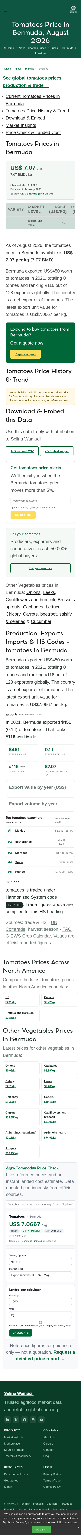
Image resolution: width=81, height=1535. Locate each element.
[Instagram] (33, 1419)
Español (9, 1509)
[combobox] (40, 1204)
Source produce (14, 1450)
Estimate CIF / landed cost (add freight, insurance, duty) (40, 1325)
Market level (16, 1268)
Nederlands (60, 1509)
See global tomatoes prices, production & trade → (33, 81)
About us (49, 1437)
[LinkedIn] (7, 1419)
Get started (11, 1480)
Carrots (30, 614)
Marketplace (12, 1443)
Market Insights (21, 125)
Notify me (23, 514)
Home (10, 47)
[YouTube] (41, 1419)
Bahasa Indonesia (39, 1509)
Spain (19, 862)
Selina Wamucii (19, 1393)
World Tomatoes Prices (32, 47)
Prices (54, 47)
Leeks (49, 592)
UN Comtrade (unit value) (36, 193)
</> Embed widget (57, 451)
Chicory (13, 614)
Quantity (14, 1295)
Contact (48, 1450)
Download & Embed (25, 117)
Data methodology (16, 1474)
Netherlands (23, 841)
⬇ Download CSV (22, 451)
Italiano (21, 1509)
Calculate (21, 1332)
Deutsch (52, 1503)
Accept (41, 1529)
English (25, 1503)
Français (38, 1503)
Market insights (14, 1437)
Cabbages (33, 606)
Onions (33, 592)
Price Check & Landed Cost (33, 132)
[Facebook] (24, 1419)
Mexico (20, 830)
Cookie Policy (52, 1486)
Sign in (8, 1486)
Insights (7, 68)
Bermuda (67, 47)
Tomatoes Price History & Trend (37, 110)
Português (66, 1503)
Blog (46, 1456)
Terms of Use (51, 1480)
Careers (48, 1443)
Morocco (21, 853)
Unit (11, 1308)
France (20, 871)
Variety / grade (17, 1255)
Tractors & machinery (17, 1456)
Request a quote (25, 354)
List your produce (40, 568)
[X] (16, 1419)
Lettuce (53, 606)
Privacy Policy (52, 1474)
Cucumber (41, 621)
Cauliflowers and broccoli (30, 599)
